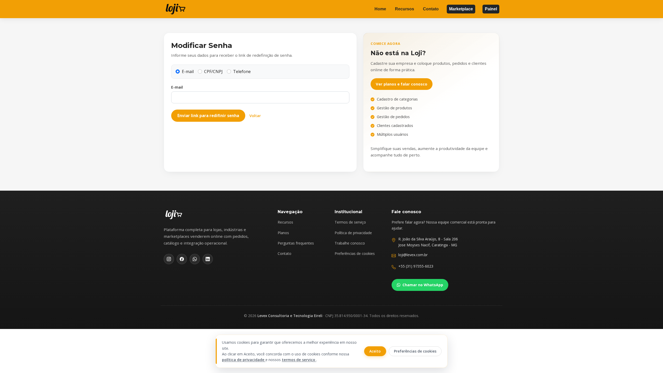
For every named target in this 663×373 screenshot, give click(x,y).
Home (380, 9)
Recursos (404, 9)
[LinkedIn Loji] (208, 259)
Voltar (255, 115)
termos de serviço (299, 359)
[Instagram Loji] (169, 259)
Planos (283, 232)
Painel (491, 9)
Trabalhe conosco (350, 243)
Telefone (242, 71)
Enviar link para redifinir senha (208, 115)
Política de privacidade (353, 232)
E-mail (188, 71)
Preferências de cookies (355, 253)
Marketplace (461, 9)
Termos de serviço (350, 222)
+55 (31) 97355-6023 (415, 266)
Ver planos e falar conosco (401, 84)
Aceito (375, 351)
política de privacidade (243, 359)
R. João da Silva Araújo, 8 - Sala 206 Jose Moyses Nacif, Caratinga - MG (428, 241)
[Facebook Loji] (182, 259)
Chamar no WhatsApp (422, 284)
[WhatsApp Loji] (195, 259)
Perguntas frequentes (296, 243)
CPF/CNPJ (213, 71)
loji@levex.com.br (413, 254)
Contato (431, 9)
